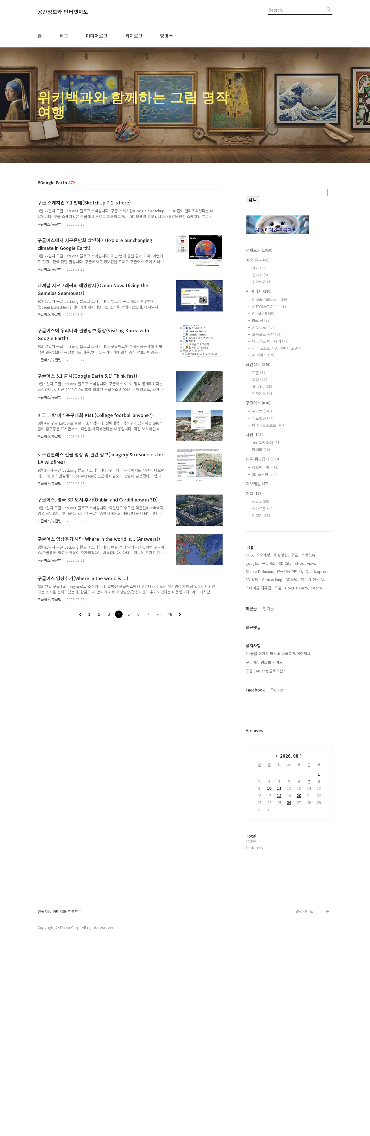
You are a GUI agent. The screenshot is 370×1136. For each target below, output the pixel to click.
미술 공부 (257, 260)
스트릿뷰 (262, 418)
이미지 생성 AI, (313, 579)
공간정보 (258, 364)
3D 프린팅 (264, 474)
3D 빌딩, (253, 579)
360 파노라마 (266, 442)
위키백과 (261, 282)
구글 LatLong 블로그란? (265, 671)
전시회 (260, 275)
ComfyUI (263, 313)
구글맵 (262, 411)
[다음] (179, 615)
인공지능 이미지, (290, 571)
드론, (279, 588)
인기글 (268, 608)
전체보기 (259, 250)
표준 (259, 372)
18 (279, 795)
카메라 (261, 449)
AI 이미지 (258, 291)
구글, (295, 555)
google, (252, 563)
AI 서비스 (263, 355)
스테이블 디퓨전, (259, 588)
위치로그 (134, 35)
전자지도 (262, 393)
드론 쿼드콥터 (262, 459)
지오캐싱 (257, 483)
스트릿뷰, (309, 555)
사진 (254, 434)
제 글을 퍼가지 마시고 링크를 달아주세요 (278, 653)
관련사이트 (304, 911)
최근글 (251, 608)
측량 (260, 379)
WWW (260, 501)
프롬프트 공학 (267, 334)
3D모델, (292, 579)
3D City (262, 386)
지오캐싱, (263, 555)
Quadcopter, (317, 571)
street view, (305, 563)
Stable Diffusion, (260, 571)
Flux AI (261, 320)
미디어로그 (97, 35)
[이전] (80, 615)
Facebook (255, 690)
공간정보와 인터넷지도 (63, 12)
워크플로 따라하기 (270, 341)
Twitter (278, 690)
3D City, (286, 563)
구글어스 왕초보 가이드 (264, 662)
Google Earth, (297, 588)
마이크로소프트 (268, 425)
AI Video (263, 327)
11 (279, 788)
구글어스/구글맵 (49, 224)
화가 (259, 268)
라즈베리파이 (265, 467)
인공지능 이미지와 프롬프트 (60, 912)
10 (269, 788)
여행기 (261, 515)
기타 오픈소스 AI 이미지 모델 (278, 348)
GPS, (250, 555)
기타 (254, 493)
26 (289, 802)
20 (299, 795)
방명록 (166, 35)
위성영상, (281, 555)
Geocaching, (273, 579)
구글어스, (269, 563)
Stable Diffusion (269, 299)
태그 (64, 35)
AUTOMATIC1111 (270, 306)
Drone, (317, 588)
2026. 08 (289, 756)
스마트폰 (262, 508)
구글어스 (258, 403)
